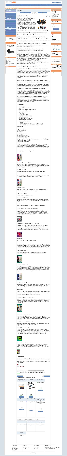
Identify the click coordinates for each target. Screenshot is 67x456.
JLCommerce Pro (26, 453)
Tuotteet (11, 8)
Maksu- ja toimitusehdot (10, 59)
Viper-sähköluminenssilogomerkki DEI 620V (40, 399)
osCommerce (41, 453)
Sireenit (8, 31)
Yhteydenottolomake (26, 447)
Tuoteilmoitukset (54, 64)
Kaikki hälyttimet (16, 8)
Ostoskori (53, 20)
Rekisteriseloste (8, 61)
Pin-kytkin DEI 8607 (40, 379)
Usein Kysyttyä (8, 62)
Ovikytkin (21, 398)
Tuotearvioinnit (54, 51)
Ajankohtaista (56, 59)
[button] (54, 2)
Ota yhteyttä (8, 58)
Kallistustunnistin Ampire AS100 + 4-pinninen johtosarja (40, 422)
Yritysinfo (7, 60)
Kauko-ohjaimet (9, 18)
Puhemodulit (9, 29)
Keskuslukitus (9, 20)
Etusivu (7, 8)
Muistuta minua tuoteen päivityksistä (58, 67)
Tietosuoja (24, 448)
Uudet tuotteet (9, 42)
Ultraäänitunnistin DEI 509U (31, 398)
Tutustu (7, 66)
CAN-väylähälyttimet (10, 16)
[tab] (10, 10)
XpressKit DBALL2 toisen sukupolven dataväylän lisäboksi (21, 380)
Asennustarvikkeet (9, 27)
